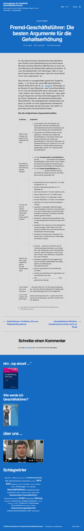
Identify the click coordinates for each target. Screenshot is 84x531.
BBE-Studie (44, 307)
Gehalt (27, 486)
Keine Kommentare (55, 45)
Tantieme (33, 505)
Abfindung (14, 478)
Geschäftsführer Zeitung (26, 492)
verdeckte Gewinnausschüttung (17, 511)
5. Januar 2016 (41, 45)
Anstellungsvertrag (34, 477)
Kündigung (25, 501)
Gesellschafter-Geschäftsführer (23, 495)
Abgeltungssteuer (21, 478)
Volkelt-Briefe (42, 21)
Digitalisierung (14, 484)
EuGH (20, 484)
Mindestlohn (33, 501)
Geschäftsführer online (13, 492)
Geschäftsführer (16, 489)
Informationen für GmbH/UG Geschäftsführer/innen (15, 4)
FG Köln (32, 484)
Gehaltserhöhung (53, 307)
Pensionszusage (33, 503)
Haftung (38, 498)
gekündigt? (33, 486)
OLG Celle (40, 501)
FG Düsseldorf (26, 484)
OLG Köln (16, 503)
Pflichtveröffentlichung (17, 505)
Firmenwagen (21, 486)
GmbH (22, 498)
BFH (39, 480)
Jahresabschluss (16, 501)
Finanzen (13, 486)
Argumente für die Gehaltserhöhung (31, 307)
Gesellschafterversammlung (11, 498)
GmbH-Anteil (30, 498)
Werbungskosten (36, 511)
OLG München (23, 503)
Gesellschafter (35, 492)
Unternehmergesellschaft (23, 507)
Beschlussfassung (15, 481)
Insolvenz (7, 501)
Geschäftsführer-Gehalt (27, 309)
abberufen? (8, 478)
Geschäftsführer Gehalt (32, 490)
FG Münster (38, 484)
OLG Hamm (10, 503)
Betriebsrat (33, 481)
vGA (29, 510)
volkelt (30, 45)
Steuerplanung (27, 505)
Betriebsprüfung (26, 481)
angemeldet (28, 347)
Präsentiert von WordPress (53, 526)
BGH (8, 483)
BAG (6, 481)
